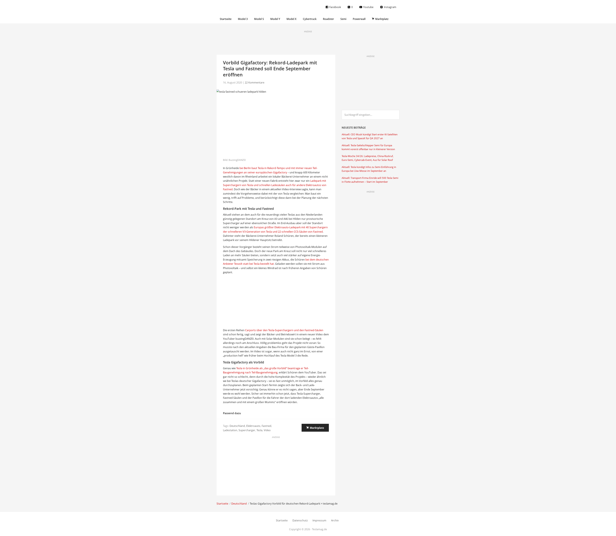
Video (267, 430)
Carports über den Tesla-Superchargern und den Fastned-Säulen (284, 330)
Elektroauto (253, 426)
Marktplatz (317, 428)
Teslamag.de (235, 6)
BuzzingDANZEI (237, 159)
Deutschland (237, 426)
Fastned (266, 426)
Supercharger (247, 430)
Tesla (259, 430)
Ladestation (230, 430)
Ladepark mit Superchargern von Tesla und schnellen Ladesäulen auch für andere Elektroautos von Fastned (274, 185)
